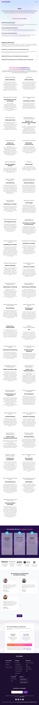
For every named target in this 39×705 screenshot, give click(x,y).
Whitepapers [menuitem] (28, 666)
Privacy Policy (22, 696)
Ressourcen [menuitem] (28, 660)
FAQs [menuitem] (27, 671)
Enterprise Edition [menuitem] (18, 664)
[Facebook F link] (16, 699)
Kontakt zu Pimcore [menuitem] (23, 682)
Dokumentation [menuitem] (13, 678)
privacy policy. (29, 649)
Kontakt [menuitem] (21, 676)
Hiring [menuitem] (10, 667)
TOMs (36, 702)
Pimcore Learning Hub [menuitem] (29, 662)
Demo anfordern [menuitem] (23, 679)
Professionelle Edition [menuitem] (18, 666)
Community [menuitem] (13, 676)
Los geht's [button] (19, 615)
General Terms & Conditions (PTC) (29, 702)
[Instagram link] (20, 699)
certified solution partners (27, 648)
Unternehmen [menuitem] (9, 660)
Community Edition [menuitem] (18, 671)
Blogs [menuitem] (27, 664)
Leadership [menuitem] (7, 664)
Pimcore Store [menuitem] (17, 673)
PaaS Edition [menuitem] (17, 662)
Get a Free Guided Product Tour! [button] (19, 644)
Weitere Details (10, 92)
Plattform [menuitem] (17, 660)
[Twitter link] (18, 699)
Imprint (18, 702)
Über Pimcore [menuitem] (8, 662)
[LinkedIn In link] (23, 699)
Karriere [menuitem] (7, 667)
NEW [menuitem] (16, 675)
